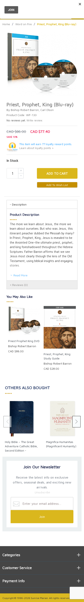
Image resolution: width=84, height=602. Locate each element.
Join (42, 516)
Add (57, 173)
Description (19, 204)
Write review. (35, 120)
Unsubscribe (42, 492)
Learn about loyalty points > (36, 148)
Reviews (20, 285)
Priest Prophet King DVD (24, 341)
